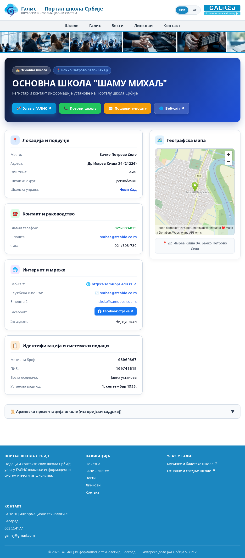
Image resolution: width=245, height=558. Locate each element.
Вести (117, 25)
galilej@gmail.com (20, 535)
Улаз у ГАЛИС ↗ (34, 108)
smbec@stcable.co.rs (118, 236)
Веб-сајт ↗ (171, 108)
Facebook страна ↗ (118, 311)
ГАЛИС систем (97, 470)
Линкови (143, 25)
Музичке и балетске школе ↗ (192, 463)
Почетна (93, 463)
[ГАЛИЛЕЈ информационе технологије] (222, 10)
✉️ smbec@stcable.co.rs (116, 292)
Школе (71, 25)
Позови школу (80, 108)
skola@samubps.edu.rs (118, 301)
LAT (194, 10)
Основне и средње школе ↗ (191, 470)
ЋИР (182, 10)
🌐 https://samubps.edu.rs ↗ (111, 284)
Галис (95, 25)
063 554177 (14, 528)
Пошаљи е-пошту (127, 108)
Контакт (171, 25)
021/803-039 (126, 227)
